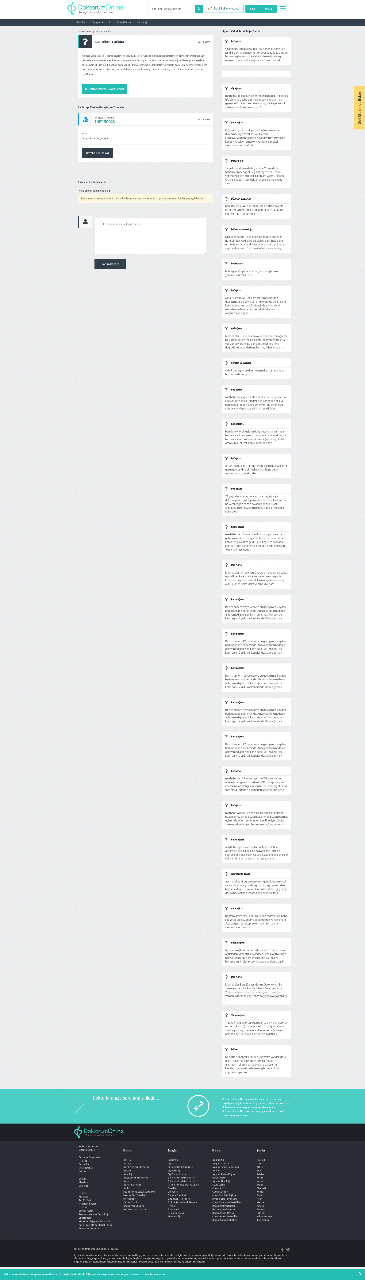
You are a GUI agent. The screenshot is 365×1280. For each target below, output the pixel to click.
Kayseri (260, 1206)
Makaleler (83, 1182)
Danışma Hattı (84, 31)
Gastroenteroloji (176, 1213)
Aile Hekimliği (174, 1216)
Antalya (260, 1174)
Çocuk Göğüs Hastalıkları (224, 1220)
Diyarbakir (262, 1188)
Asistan (127, 1181)
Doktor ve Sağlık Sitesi (90, 1157)
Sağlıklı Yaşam (86, 1210)
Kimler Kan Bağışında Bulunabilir (94, 1221)
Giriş (252, 8)
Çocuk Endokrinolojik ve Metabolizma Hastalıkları (224, 1197)
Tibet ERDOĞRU (106, 122)
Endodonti (173, 1191)
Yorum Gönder (110, 264)
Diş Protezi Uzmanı (177, 1174)
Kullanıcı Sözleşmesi (89, 1146)
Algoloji (216, 1170)
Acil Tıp (127, 1160)
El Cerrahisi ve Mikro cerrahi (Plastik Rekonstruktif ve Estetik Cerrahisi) (183, 1185)
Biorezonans (129, 1198)
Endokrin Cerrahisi (177, 1195)
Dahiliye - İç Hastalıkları (134, 1209)
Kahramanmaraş (264, 1216)
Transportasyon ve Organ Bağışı (94, 1214)
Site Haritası (85, 1217)
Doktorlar (83, 1185)
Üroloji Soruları (103, 31)
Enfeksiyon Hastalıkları (179, 1198)
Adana (260, 1177)
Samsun (261, 1209)
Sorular (82, 1178)
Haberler (83, 1193)
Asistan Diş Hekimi (132, 1184)
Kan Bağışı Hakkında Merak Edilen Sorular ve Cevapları (95, 1227)
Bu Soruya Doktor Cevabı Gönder (104, 88)
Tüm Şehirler (263, 1220)
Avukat (126, 1188)
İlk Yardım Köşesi (87, 1203)
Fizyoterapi (173, 1209)
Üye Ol (268, 8)
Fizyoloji (172, 1206)
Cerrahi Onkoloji (131, 1202)
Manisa (260, 1202)
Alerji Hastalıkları (220, 1163)
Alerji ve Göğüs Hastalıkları (225, 1167)
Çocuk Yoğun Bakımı (133, 1206)
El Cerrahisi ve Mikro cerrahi (181, 1177)
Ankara (260, 1167)
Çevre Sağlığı (218, 1184)
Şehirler (261, 1150)
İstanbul (261, 1160)
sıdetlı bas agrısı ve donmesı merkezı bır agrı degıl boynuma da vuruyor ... (254, 370)
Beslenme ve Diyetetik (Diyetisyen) (139, 1191)
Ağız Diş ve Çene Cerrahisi (136, 1167)
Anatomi (127, 1170)
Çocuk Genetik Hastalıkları (225, 1216)
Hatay (259, 1198)
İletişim (82, 1171)
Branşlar (127, 1150)
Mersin (260, 1184)
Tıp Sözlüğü (85, 1200)
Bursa (260, 1170)
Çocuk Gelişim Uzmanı (223, 1213)
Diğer (170, 1163)
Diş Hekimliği (174, 1170)
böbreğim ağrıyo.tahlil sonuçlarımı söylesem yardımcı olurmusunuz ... (251, 271)
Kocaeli (260, 1191)
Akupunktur (218, 1160)
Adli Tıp (127, 1163)
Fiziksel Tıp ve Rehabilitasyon (182, 1202)
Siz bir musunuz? (227, 8)
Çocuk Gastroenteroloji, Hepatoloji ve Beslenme (224, 1208)
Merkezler (84, 1196)
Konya (260, 1181)
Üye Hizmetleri (86, 1168)
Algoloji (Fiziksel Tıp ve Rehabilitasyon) (223, 1176)
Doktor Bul (84, 1164)
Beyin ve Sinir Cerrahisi (134, 1195)
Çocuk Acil (217, 1188)
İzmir (259, 1163)
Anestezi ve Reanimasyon (135, 1177)
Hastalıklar (84, 1160)
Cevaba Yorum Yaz (97, 153)
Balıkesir (261, 1213)
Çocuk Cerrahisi (220, 1191)
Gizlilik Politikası (87, 1149)
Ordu (259, 1195)
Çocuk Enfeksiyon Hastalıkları (226, 1202)
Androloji (127, 1174)
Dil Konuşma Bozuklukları (180, 1167)
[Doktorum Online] (95, 6)
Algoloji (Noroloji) (221, 1181)
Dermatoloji (173, 1160)
